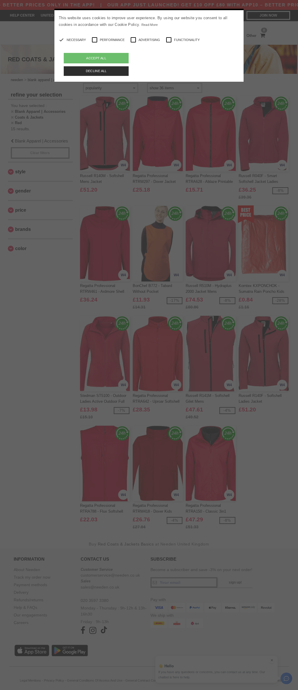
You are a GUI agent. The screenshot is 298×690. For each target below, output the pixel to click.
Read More (149, 24)
